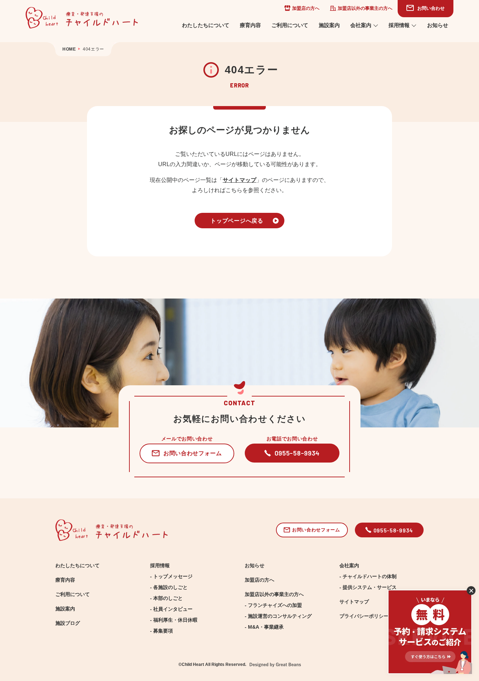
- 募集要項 (161, 631)
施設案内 (329, 25)
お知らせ (437, 25)
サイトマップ (239, 180)
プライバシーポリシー (364, 616)
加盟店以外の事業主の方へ (365, 8)
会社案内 (360, 25)
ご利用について (289, 25)
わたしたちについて (205, 25)
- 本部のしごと (166, 598)
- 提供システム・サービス (368, 587)
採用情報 (399, 25)
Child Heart (193, 664)
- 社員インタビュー (171, 609)
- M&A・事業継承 (264, 627)
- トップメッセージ (171, 576)
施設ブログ (67, 623)
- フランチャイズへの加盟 (273, 605)
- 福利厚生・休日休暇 (173, 620)
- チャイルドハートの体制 (368, 576)
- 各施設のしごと (169, 587)
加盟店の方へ (305, 8)
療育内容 (250, 25)
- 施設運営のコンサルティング (278, 616)
